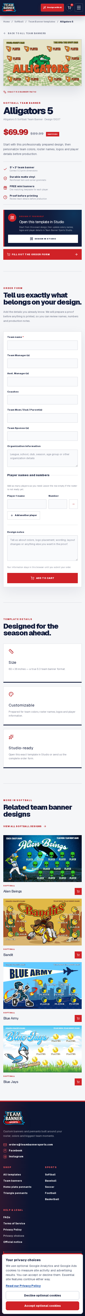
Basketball (52, 1199)
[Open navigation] (79, 7)
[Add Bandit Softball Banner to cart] (78, 954)
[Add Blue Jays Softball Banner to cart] (78, 1081)
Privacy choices (13, 1236)
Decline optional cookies (42, 1295)
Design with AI (54, 7)
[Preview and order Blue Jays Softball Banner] (42, 1049)
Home (6, 21)
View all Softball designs (22, 826)
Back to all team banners (27, 33)
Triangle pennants (15, 1193)
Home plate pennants (17, 1187)
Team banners (12, 1180)
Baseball (50, 1180)
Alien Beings (12, 891)
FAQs (6, 1217)
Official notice (12, 1242)
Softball (19, 21)
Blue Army (10, 1018)
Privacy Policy (12, 1229)
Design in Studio (45, 239)
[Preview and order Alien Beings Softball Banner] (42, 858)
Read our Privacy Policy (23, 1286)
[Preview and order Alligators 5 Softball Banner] (42, 62)
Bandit (8, 954)
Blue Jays (10, 1081)
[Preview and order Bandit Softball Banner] (42, 922)
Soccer (49, 1187)
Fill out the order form (31, 254)
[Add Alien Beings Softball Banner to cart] (78, 891)
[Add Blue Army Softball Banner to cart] (78, 1018)
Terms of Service (14, 1223)
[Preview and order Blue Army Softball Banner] (42, 985)
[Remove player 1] (73, 504)
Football (50, 1193)
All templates (12, 1174)
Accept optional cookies (42, 1306)
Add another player (26, 515)
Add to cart (45, 578)
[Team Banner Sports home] (9, 7)
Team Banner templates (41, 21)
